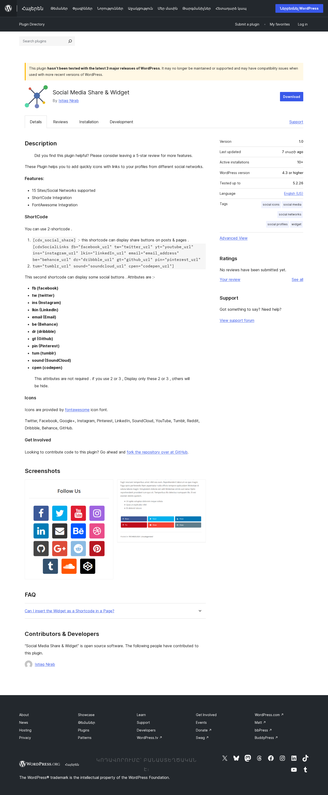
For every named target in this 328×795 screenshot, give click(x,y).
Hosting (25, 730)
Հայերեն (72, 764)
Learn (141, 715)
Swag (202, 738)
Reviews (60, 121)
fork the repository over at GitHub (157, 452)
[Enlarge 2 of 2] (199, 486)
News (23, 722)
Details (36, 121)
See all (297, 279)
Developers (146, 730)
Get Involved (206, 715)
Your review (230, 279)
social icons (271, 204)
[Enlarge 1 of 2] (106, 486)
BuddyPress (266, 738)
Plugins (83, 730)
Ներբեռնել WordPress (299, 8)
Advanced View (234, 238)
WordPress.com (269, 715)
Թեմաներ (86, 722)
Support (296, 121)
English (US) (293, 193)
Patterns (84, 738)
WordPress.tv (149, 738)
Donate (204, 730)
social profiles (277, 224)
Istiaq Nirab (69, 100)
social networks (290, 214)
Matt (260, 722)
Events (201, 722)
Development (121, 121)
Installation (88, 121)
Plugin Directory (32, 24)
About (24, 715)
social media (292, 204)
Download (291, 97)
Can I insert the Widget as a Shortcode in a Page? (69, 611)
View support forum (237, 320)
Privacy (25, 738)
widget (296, 224)
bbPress (263, 730)
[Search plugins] (70, 41)
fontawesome (77, 409)
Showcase (86, 715)
